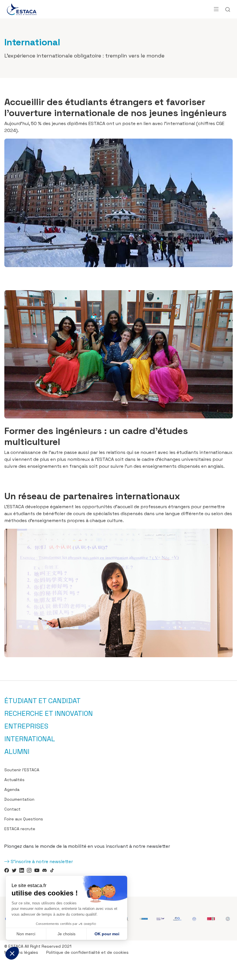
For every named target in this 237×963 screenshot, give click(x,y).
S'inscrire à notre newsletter (42, 861)
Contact (12, 809)
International (29, 739)
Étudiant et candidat (42, 701)
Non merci (25, 934)
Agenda (11, 789)
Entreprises (26, 726)
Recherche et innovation (48, 713)
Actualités (14, 779)
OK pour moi (107, 934)
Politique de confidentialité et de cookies (87, 952)
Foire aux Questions (23, 819)
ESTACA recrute (19, 828)
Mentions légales (21, 952)
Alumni (16, 752)
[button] (12, 953)
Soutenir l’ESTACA (21, 769)
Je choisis (66, 934)
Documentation (19, 799)
